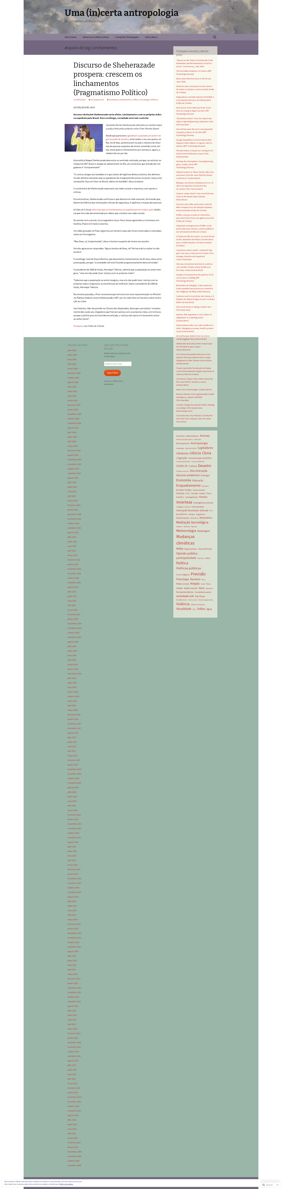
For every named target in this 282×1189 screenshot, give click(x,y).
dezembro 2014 (74, 878)
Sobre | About (151, 37)
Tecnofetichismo (181, 600)
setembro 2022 (74, 528)
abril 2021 (72, 605)
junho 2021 (72, 596)
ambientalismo (192, 436)
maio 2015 (72, 855)
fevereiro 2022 (74, 559)
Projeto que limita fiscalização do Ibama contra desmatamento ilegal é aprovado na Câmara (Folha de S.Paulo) (195, 371)
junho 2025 (72, 391)
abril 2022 (72, 550)
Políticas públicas (188, 568)
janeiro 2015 (73, 874)
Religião (195, 583)
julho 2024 (72, 432)
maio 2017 (72, 746)
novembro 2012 (74, 992)
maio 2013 (72, 965)
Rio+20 (203, 584)
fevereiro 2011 (74, 1088)
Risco (208, 584)
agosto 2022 (73, 532)
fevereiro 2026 (74, 373)
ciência (195, 453)
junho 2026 (72, 355)
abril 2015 (72, 860)
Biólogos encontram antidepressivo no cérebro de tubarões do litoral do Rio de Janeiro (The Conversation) (195, 185)
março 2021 (73, 610)
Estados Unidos (184, 489)
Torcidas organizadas (206, 600)
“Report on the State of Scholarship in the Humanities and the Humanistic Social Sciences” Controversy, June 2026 (194, 63)
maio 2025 (72, 396)
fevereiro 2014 (74, 924)
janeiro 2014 (73, 928)
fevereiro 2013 (74, 978)
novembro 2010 (74, 1101)
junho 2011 (72, 1069)
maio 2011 (72, 1074)
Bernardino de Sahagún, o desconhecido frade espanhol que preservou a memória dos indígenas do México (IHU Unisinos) (194, 288)
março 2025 (73, 400)
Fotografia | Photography (127, 37)
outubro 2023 (73, 468)
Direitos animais (182, 471)
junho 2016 (72, 796)
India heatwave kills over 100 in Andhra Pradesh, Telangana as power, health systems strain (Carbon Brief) (195, 328)
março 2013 (73, 974)
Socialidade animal (203, 592)
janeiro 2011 (73, 1092)
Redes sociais (182, 583)
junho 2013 (72, 960)
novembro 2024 (74, 414)
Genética (180, 497)
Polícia (207, 558)
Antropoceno (183, 443)
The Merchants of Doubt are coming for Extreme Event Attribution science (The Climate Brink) (195, 153)
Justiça (191, 514)
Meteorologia (186, 530)
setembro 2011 (74, 1056)
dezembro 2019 (74, 673)
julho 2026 (72, 350)
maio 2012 (72, 1019)
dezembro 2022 (74, 514)
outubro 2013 (73, 942)
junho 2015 (72, 851)
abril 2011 (72, 1079)
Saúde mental (191, 588)
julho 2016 (72, 792)
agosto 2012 (73, 1006)
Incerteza (184, 502)
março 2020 (73, 664)
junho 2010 (72, 1124)
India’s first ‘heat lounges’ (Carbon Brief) (194, 389)
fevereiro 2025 (74, 405)
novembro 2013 (74, 937)
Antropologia (199, 443)
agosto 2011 (73, 1060)
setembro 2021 (74, 582)
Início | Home (70, 37)
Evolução (180, 493)
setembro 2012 (74, 1001)
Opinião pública (187, 553)
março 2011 (73, 1083)
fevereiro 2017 (74, 760)
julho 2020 (72, 646)
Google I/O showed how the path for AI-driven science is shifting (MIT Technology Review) (195, 277)
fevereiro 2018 (74, 714)
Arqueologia (180, 448)
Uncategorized (97, 99)
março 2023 (73, 500)
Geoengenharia (191, 497)
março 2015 (73, 865)
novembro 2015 (74, 828)
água (209, 609)
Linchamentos (125, 99)
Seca (201, 588)
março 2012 (73, 1028)
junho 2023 (72, 487)
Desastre (204, 465)
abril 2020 (72, 660)
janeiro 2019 (73, 691)
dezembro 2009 (74, 1151)
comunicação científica (200, 458)
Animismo (197, 439)
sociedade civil (185, 596)
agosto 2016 (73, 787)
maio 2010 (72, 1129)
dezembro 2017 (74, 723)
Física (208, 493)
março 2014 (73, 919)
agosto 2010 (73, 1115)
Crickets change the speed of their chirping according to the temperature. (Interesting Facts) (195, 407)
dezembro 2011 (74, 1042)
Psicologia (182, 579)
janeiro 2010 (73, 1147)
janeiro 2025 (73, 409)
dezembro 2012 (74, 987)
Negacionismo (190, 549)
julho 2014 (72, 901)
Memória (187, 526)
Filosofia (194, 493)
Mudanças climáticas (185, 540)
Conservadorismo (183, 461)
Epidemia (205, 486)
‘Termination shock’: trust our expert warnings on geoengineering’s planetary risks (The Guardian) (194, 121)
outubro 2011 (73, 1051)
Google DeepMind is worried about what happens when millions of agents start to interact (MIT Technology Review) (194, 143)
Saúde (179, 588)
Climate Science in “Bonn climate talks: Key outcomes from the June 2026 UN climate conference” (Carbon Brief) (195, 175)
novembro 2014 (74, 883)
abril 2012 (72, 1024)
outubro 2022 (73, 523)
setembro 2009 (74, 1165)
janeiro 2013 (73, 983)
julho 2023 (72, 482)
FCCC (188, 493)
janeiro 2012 (73, 1038)
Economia (183, 480)
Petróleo (200, 558)
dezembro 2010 (74, 1097)
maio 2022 (72, 546)
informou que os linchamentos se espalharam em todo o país (122, 209)
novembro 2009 (74, 1156)
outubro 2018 (73, 696)
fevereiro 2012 (74, 1033)
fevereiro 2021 (74, 614)
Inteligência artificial (183, 507)
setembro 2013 (74, 946)
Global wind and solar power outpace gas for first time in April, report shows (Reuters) (194, 346)
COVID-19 (181, 466)
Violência (154, 99)
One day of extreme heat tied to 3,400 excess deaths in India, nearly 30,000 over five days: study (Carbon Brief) (194, 267)
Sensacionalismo (184, 591)
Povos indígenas (182, 574)
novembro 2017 (74, 728)
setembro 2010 (74, 1110)
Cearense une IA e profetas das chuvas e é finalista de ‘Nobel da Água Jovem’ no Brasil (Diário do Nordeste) (195, 299)
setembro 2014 (74, 892)
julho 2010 (72, 1119)
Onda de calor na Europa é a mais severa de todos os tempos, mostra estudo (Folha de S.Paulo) (195, 89)
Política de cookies (66, 1184)
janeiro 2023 (73, 509)
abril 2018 (72, 705)
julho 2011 (72, 1065)
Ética (194, 609)
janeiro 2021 (73, 619)
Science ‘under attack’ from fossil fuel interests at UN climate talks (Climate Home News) (195, 196)
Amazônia (180, 436)
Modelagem (203, 531)
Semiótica (209, 588)
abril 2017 (72, 751)
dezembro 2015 (74, 824)
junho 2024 (72, 437)
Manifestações (182, 518)
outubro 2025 (73, 377)
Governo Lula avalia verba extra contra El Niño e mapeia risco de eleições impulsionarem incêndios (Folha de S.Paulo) (194, 207)
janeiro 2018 (73, 719)
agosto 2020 (73, 641)
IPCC (211, 511)
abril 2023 (72, 496)
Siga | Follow (112, 372)
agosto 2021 (73, 587)
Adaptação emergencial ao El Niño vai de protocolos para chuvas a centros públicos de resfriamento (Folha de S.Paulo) (195, 228)
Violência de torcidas (198, 605)
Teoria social (193, 600)
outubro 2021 (73, 578)
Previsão (198, 574)
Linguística (200, 514)
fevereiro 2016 (74, 814)
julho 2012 (72, 1010)
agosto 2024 (73, 427)
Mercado (194, 527)
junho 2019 (72, 682)
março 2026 (73, 368)
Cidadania (182, 453)
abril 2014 (72, 915)
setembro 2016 (74, 783)
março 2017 (73, 755)
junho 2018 (72, 701)
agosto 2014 (73, 896)
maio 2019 (72, 687)
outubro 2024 (73, 418)
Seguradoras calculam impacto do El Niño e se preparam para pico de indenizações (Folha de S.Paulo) (195, 100)
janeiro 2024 (73, 455)
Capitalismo (205, 448)
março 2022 (73, 555)
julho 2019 (72, 678)
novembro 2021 (74, 573)
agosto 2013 (73, 951)
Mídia (179, 549)
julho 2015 (72, 846)
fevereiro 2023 (74, 505)
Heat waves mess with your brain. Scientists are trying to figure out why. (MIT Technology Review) (194, 110)
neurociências (205, 548)
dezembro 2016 (74, 769)
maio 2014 (72, 910)
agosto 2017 (73, 732)
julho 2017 (72, 737)
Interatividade (198, 506)
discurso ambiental (187, 475)
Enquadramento (188, 485)
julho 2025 (72, 386)
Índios (201, 609)
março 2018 (73, 710)
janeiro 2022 (73, 564)
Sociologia (144, 99)
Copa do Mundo (198, 461)
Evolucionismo (199, 490)
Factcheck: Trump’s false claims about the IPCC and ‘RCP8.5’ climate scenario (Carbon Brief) (194, 381)
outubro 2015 (73, 833)
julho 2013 (72, 956)
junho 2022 (72, 541)
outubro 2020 (73, 632)
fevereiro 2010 (74, 1142)
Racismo (195, 579)
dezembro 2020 (74, 623)
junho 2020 (72, 651)
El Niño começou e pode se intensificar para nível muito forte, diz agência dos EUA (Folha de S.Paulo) (195, 218)
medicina (179, 527)
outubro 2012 (73, 997)
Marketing (194, 518)
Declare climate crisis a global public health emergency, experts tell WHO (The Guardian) (195, 397)
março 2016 (73, 810)
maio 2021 (72, 600)
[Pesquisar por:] (214, 37)
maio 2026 (72, 359)
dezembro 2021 (74, 569)
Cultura (193, 466)
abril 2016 (72, 805)
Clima (206, 453)
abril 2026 (72, 364)
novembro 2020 (74, 628)
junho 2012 (72, 1015)
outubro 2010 (73, 1106)
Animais (205, 436)
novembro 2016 (74, 773)
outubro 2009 (73, 1160)
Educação (197, 480)
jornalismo (113, 99)
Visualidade (183, 609)
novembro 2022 (74, 518)
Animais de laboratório (184, 439)
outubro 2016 (73, 778)
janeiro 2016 (73, 819)
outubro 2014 (73, 887)
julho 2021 (72, 591)
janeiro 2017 (73, 764)
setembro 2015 (74, 837)
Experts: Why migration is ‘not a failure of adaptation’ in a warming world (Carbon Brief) (194, 317)
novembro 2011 (74, 1047)
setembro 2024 (74, 423)
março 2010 (73, 1138)
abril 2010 (72, 1133)
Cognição (181, 458)
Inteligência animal (203, 502)
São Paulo (200, 596)
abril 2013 (72, 969)
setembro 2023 (74, 473)
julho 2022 (72, 537)
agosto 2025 (73, 382)
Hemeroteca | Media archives (96, 37)
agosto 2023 (73, 477)
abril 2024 (72, 441)
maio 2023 (72, 491)
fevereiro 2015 (74, 869)
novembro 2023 (74, 464)
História (203, 497)
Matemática (205, 517)
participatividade (186, 558)
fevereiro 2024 (74, 450)
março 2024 (73, 446)
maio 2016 (72, 801)
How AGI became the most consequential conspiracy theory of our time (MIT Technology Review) (194, 132)
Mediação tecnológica (192, 522)
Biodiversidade (190, 448)
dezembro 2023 (74, 459)
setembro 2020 (74, 637)
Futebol (202, 493)
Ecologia (205, 475)
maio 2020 (72, 655)
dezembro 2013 (74, 933)
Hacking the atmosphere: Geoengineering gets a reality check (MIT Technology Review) (194, 164)
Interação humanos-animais (192, 510)
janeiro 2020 (73, 669)
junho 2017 (72, 742)
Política (135, 99)
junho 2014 (72, 905)
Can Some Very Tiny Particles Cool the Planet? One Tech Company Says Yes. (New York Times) (194, 418)
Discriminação (198, 471)
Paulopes (77, 325)
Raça (203, 579)
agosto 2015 (73, 842)
